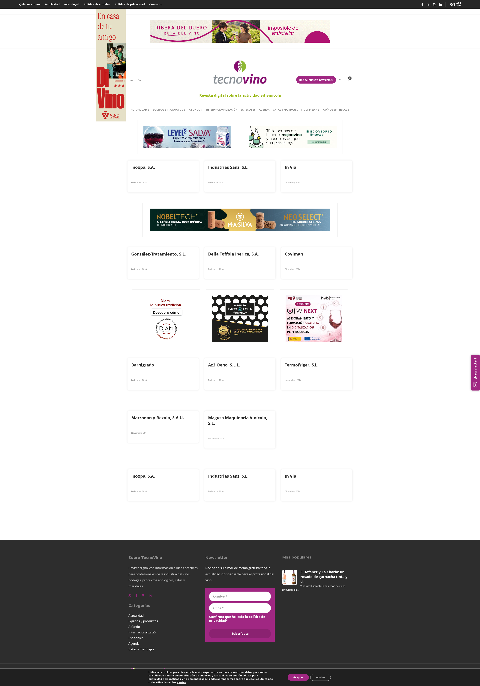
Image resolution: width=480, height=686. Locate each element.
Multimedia (309, 109)
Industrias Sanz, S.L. (229, 167)
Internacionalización (221, 109)
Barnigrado (143, 365)
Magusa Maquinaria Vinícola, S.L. (237, 420)
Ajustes (320, 677)
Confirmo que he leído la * (237, 618)
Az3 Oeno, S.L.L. (224, 365)
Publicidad (52, 4)
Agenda (264, 109)
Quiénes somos (29, 4)
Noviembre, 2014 (293, 380)
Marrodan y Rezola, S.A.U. (158, 417)
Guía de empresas (335, 109)
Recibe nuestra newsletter (316, 80)
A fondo (194, 109)
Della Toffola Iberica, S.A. (234, 254)
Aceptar (298, 677)
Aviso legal (71, 4)
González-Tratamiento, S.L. (159, 254)
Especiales (248, 109)
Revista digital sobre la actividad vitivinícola (240, 95)
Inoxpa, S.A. (143, 167)
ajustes (181, 682)
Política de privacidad (130, 4)
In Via (291, 167)
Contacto (155, 4)
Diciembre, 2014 (139, 182)
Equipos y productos (168, 109)
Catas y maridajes (285, 109)
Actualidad (139, 109)
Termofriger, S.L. (302, 365)
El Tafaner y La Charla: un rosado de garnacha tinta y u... (323, 576)
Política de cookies (97, 4)
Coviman (294, 254)
